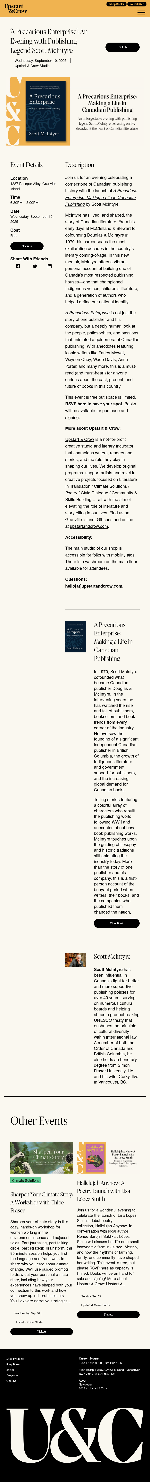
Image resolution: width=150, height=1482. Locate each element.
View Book (116, 923)
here (82, 404)
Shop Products (15, 1359)
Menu (141, 12)
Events (10, 1370)
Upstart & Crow (16, 8)
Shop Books (116, 4)
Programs (12, 1375)
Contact (11, 1380)
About (82, 1380)
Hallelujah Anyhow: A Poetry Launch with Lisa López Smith (103, 1191)
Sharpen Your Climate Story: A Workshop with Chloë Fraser (41, 1203)
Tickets (122, 47)
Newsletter (137, 4)
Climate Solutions (25, 1180)
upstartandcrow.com (89, 526)
